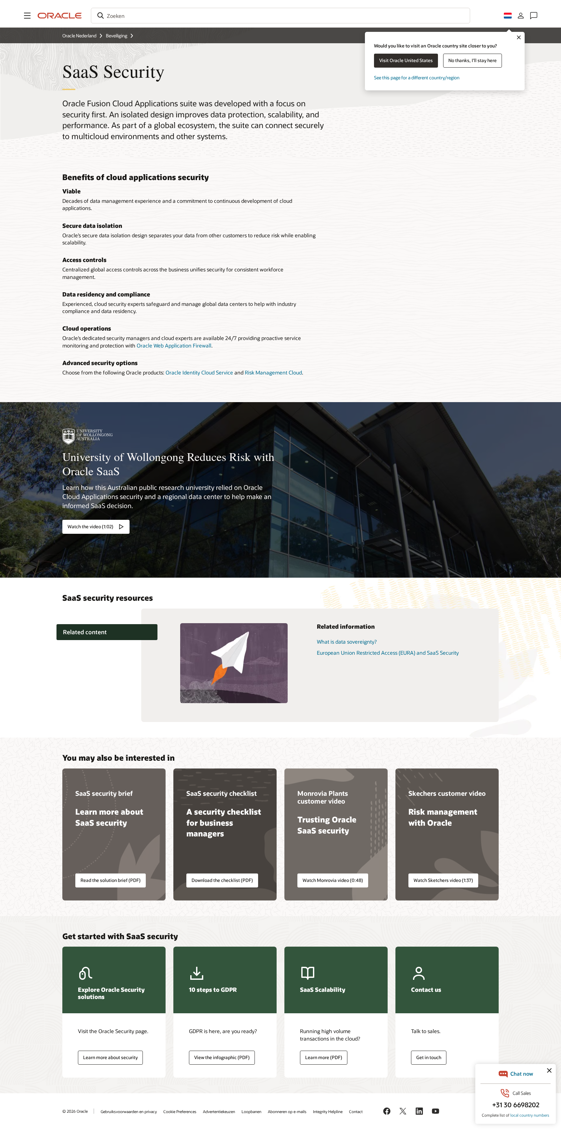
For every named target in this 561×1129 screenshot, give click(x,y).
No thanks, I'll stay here (472, 60)
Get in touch (428, 1057)
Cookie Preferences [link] (179, 1111)
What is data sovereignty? (347, 641)
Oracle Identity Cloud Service (199, 372)
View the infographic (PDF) (222, 1057)
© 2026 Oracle (75, 1111)
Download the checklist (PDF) (222, 880)
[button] (27, 16)
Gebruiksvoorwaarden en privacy (129, 1111)
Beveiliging (116, 36)
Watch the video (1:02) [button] (90, 526)
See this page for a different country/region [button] (416, 77)
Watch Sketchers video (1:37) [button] (443, 880)
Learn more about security (110, 1057)
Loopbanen (251, 1111)
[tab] (106, 632)
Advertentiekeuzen (219, 1111)
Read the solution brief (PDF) (111, 880)
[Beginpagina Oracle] (59, 15)
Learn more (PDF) (321, 1058)
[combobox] (280, 15)
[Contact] (534, 16)
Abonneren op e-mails (287, 1111)
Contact (356, 1111)
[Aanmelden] (521, 16)
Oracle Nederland (79, 36)
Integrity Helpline (328, 1111)
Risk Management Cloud (273, 372)
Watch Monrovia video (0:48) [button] (333, 880)
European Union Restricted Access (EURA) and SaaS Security (388, 652)
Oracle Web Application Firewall (174, 345)
